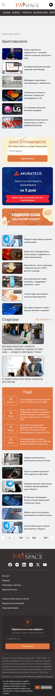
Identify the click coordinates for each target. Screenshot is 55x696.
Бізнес (16, 12)
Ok (37, 687)
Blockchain (41, 12)
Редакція (6, 580)
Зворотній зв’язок (9, 589)
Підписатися (27, 158)
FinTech (27, 12)
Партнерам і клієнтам (11, 585)
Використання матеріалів (13, 603)
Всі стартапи (43, 319)
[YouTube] (45, 565)
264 (21, 538)
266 (34, 538)
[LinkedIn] (24, 565)
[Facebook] (10, 565)
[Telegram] (17, 565)
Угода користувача (10, 608)
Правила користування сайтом (15, 599)
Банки (6, 12)
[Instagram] (31, 565)
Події (27, 392)
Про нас (5, 576)
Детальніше (46, 687)
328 (45, 538)
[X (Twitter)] (38, 565)
